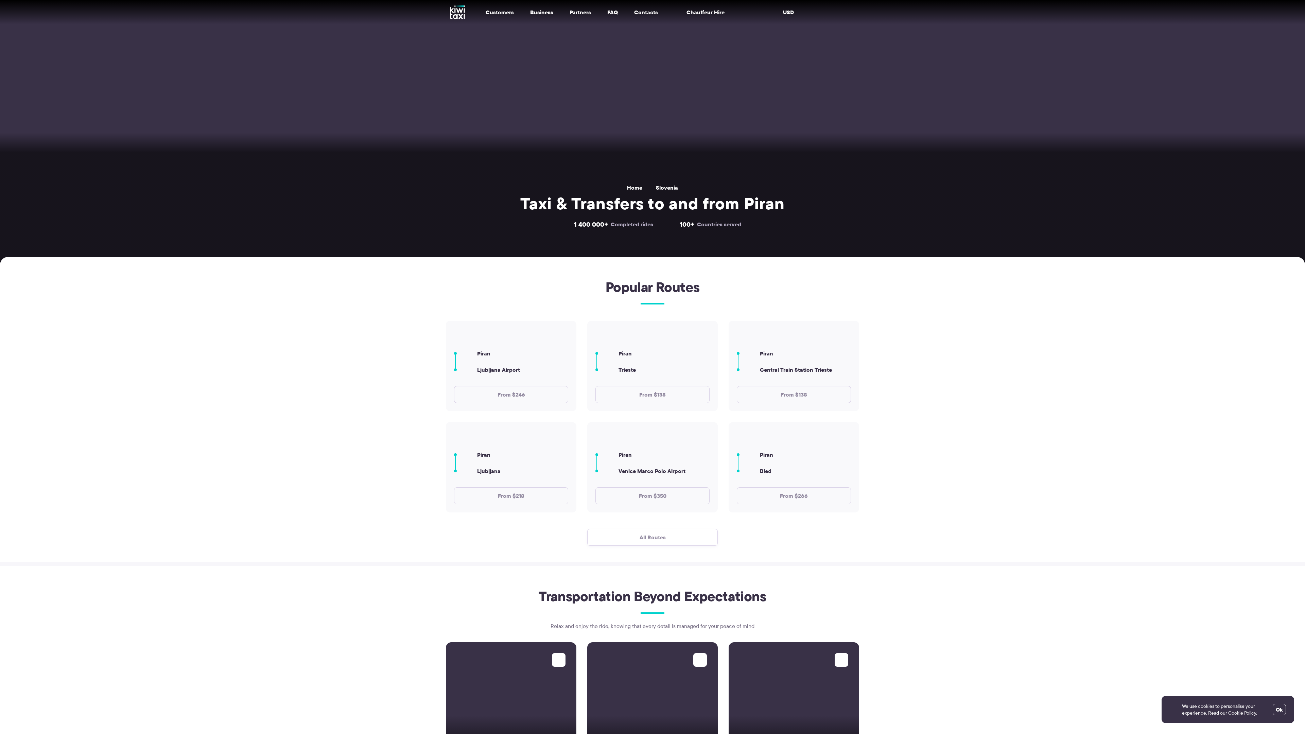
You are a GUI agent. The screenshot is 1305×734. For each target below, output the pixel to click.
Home (634, 187)
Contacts (646, 12)
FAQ (612, 12)
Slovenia (667, 187)
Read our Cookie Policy (1232, 713)
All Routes (653, 537)
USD (788, 12)
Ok (1279, 709)
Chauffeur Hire (705, 12)
